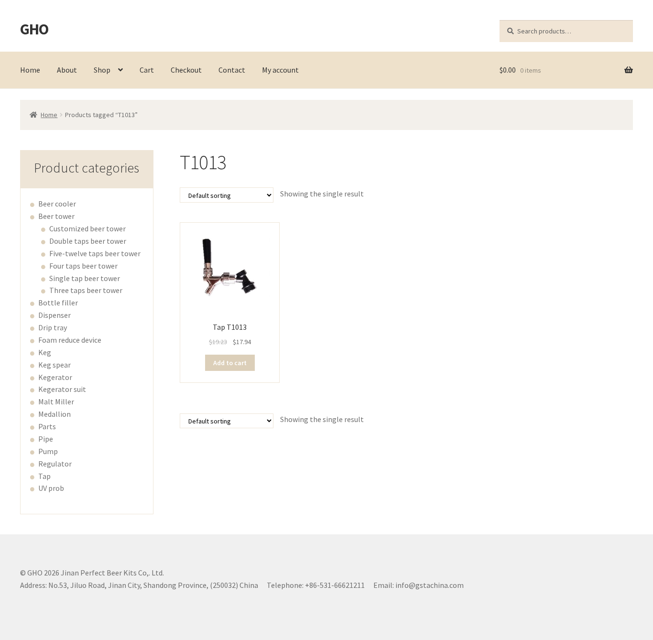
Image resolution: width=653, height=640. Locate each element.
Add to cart (230, 362)
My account (280, 70)
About (67, 70)
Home (30, 70)
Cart (147, 70)
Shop (102, 70)
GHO (34, 29)
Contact (231, 70)
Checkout (186, 70)
